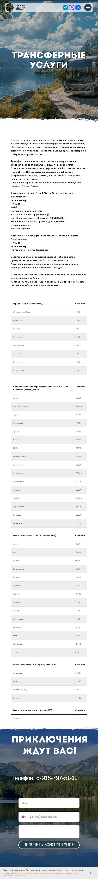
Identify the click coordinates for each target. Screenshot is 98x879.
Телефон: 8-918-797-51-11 (44, 778)
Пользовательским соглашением (52, 873)
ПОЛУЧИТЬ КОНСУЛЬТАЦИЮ (49, 845)
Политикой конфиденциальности (26, 873)
